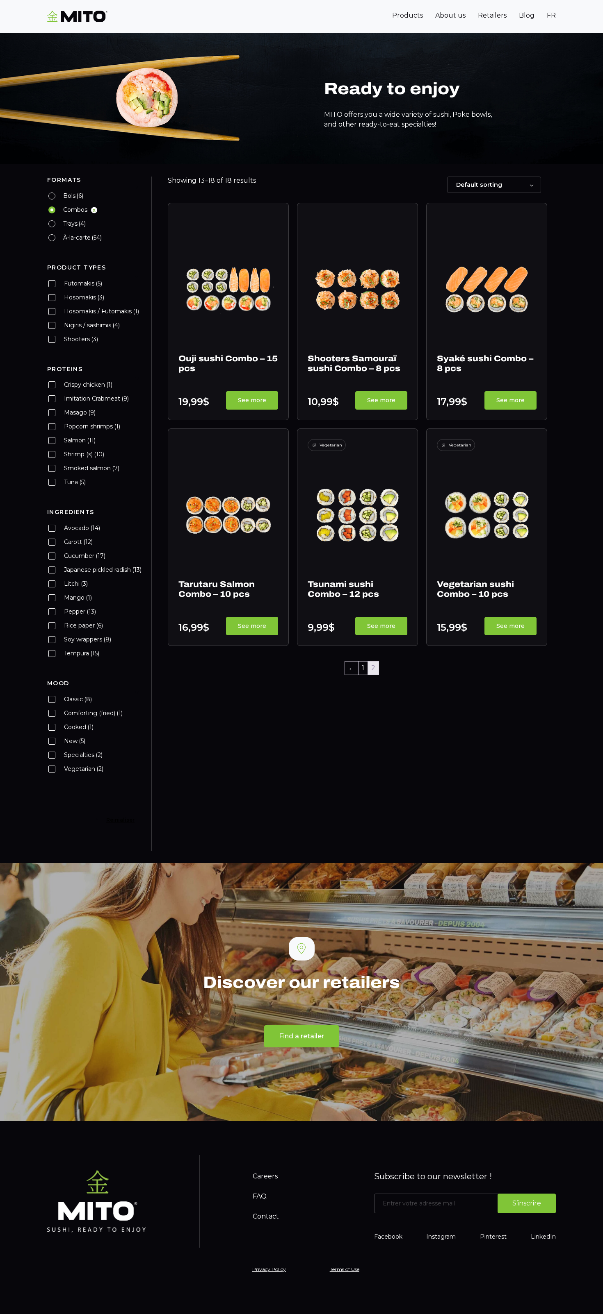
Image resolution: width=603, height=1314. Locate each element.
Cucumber (84, 556)
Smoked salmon (91, 468)
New (74, 741)
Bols (73, 195)
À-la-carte (82, 237)
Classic (78, 699)
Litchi (76, 583)
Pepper (80, 611)
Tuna (75, 482)
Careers (265, 1176)
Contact (266, 1216)
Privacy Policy (269, 1269)
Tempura (81, 653)
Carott (78, 542)
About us (450, 15)
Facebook (388, 1236)
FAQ (260, 1196)
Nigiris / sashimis (92, 325)
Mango (78, 597)
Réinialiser (120, 820)
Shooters (81, 339)
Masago (80, 412)
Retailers (492, 15)
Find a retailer (301, 1036)
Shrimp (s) (84, 454)
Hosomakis (84, 297)
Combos (75, 209)
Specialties (83, 755)
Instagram (441, 1236)
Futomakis (83, 283)
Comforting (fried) (93, 713)
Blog (526, 15)
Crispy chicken (88, 384)
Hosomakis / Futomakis (101, 311)
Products (407, 15)
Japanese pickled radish (103, 569)
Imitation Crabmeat (96, 398)
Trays (74, 223)
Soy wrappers (87, 639)
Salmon (80, 440)
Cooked (79, 727)
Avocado (82, 528)
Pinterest (493, 1236)
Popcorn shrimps (92, 426)
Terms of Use (344, 1269)
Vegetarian (83, 769)
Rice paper (83, 625)
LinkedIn (543, 1236)
